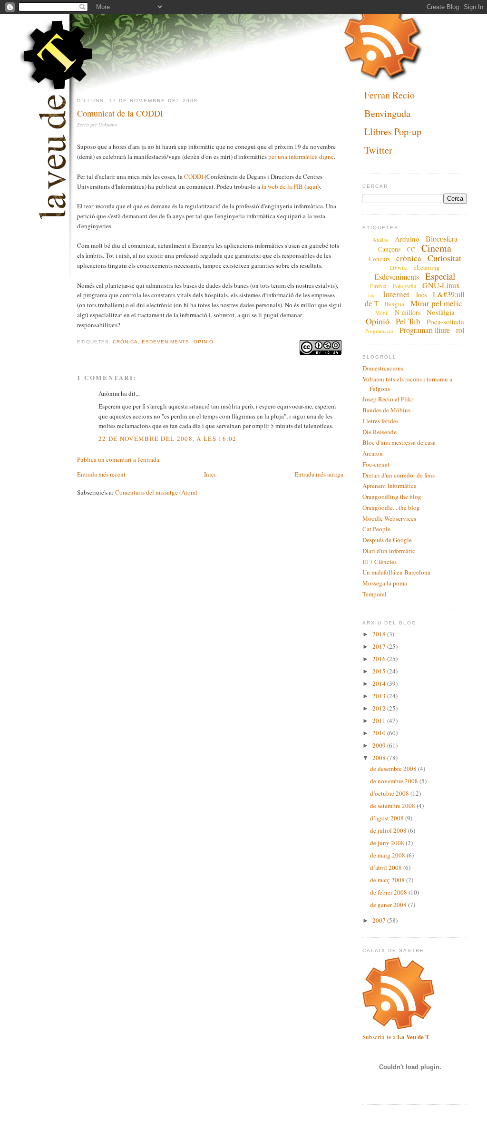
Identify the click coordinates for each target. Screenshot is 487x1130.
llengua (394, 304)
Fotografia (404, 286)
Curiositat (444, 257)
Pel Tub (408, 321)
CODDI (193, 176)
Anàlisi (380, 239)
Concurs (379, 258)
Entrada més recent (101, 474)
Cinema (436, 248)
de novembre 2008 (394, 781)
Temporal (374, 594)
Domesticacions (382, 368)
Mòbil (382, 312)
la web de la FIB (282, 186)
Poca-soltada (445, 321)
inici (372, 295)
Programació (379, 330)
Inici (210, 474)
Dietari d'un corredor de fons (398, 475)
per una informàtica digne (301, 156)
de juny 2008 (388, 842)
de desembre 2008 (394, 768)
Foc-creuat (376, 464)
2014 (379, 683)
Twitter (378, 150)
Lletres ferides (380, 421)
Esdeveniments (165, 341)
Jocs (421, 294)
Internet (396, 294)
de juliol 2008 (389, 830)
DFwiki (399, 267)
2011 (379, 720)
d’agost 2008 (387, 818)
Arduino (407, 239)
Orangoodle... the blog (391, 507)
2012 (379, 708)
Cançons (389, 248)
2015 (379, 671)
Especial (440, 276)
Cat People (376, 529)
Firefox (378, 286)
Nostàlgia (441, 312)
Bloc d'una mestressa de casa (399, 442)
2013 (379, 696)
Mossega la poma (384, 583)
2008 (379, 757)
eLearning (427, 267)
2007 (379, 920)
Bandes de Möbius (386, 410)
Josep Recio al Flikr (387, 399)
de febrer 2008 (389, 892)
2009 (379, 745)
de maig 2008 (388, 855)
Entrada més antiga (318, 474)
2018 (379, 634)
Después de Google (387, 540)
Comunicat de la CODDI (120, 113)
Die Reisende (379, 432)
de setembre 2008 (393, 805)
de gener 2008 (389, 904)
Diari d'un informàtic (388, 550)
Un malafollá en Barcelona (396, 572)
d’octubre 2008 (390, 793)
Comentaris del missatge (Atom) (156, 492)
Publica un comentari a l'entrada (118, 459)
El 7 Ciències (379, 561)
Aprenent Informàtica (389, 485)
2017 (379, 646)
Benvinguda (387, 113)
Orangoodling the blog (391, 496)
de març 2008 (388, 880)
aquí (312, 186)
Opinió (204, 341)
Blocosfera (442, 239)
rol (460, 330)
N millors (407, 312)
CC (411, 249)
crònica (125, 341)
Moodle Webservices (389, 518)
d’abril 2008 (386, 867)
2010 (379, 733)
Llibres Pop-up (392, 132)
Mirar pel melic (436, 303)
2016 (379, 658)
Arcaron (372, 453)
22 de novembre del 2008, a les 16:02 (167, 438)
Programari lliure (424, 330)
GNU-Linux (441, 285)
